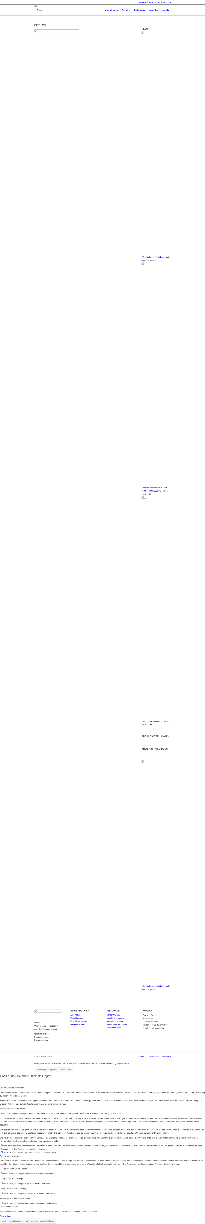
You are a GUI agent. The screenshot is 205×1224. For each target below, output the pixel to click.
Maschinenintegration (116, 1017)
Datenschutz (5, 1216)
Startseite (142, 2)
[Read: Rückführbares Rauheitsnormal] (144, 33)
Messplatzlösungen (115, 1021)
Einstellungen (65, 1069)
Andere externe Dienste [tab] (10, 1155)
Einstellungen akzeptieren (46, 1069)
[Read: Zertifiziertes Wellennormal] (144, 497)
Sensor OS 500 (113, 1014)
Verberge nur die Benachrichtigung (40, 1221)
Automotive (75, 1014)
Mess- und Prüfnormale (117, 1024)
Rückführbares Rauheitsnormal (155, 257)
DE (164, 2)
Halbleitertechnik (77, 1024)
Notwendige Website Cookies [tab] (12, 1108)
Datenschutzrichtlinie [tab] (9, 1206)
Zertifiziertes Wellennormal (153, 721)
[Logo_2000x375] (39, 10)
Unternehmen (154, 2)
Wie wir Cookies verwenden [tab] (12, 1087)
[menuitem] (142, 2)
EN (170, 2)
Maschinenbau (76, 1017)
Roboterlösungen (114, 1027)
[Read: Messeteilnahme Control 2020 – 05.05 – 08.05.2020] (144, 264)
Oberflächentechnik (78, 1021)
